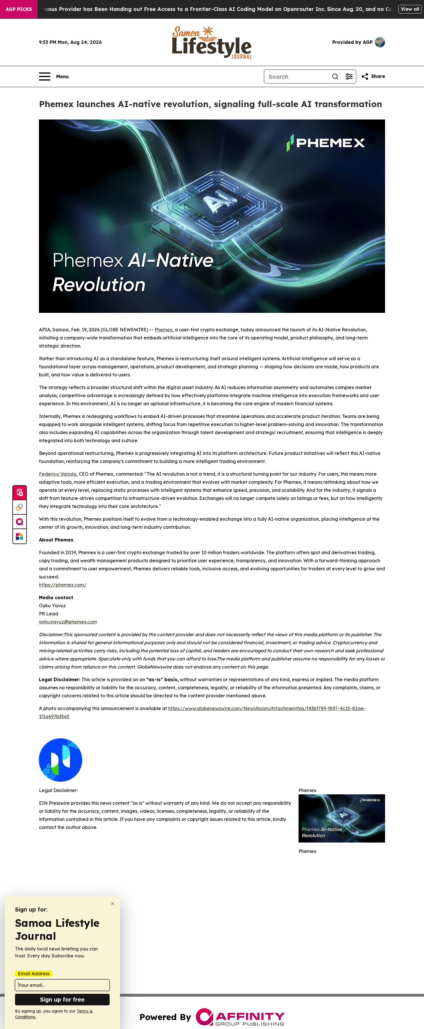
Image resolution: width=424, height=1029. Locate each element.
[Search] (335, 76)
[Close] (112, 903)
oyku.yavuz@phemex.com (68, 622)
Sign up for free (62, 999)
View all (410, 9)
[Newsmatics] (19, 536)
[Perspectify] (19, 507)
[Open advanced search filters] (349, 76)
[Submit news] (19, 493)
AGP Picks (19, 9)
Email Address (34, 973)
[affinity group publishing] (19, 522)
